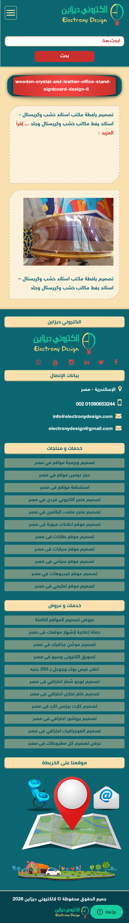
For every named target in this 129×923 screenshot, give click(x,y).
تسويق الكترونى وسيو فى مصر (64, 657)
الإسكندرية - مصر (98, 390)
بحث (64, 56)
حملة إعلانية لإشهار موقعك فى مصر (64, 632)
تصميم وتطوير (104, 912)
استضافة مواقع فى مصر (64, 488)
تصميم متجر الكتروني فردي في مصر (64, 500)
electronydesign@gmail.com (81, 429)
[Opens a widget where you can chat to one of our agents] (106, 912)
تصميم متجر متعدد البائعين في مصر (64, 512)
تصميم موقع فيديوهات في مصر (65, 574)
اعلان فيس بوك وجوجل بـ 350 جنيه (64, 669)
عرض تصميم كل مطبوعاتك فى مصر (64, 744)
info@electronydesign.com (83, 417)
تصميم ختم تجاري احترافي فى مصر (64, 694)
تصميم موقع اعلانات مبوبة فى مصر (64, 525)
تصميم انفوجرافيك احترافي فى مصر (64, 731)
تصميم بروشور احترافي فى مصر (65, 719)
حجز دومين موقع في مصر (64, 475)
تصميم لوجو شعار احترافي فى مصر (64, 682)
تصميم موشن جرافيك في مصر (64, 645)
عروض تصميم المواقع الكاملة (64, 620)
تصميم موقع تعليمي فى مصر (64, 586)
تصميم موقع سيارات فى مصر (64, 549)
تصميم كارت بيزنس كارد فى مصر (64, 706)
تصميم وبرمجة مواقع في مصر (64, 463)
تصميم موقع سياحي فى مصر (64, 562)
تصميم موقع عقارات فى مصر (64, 537)
